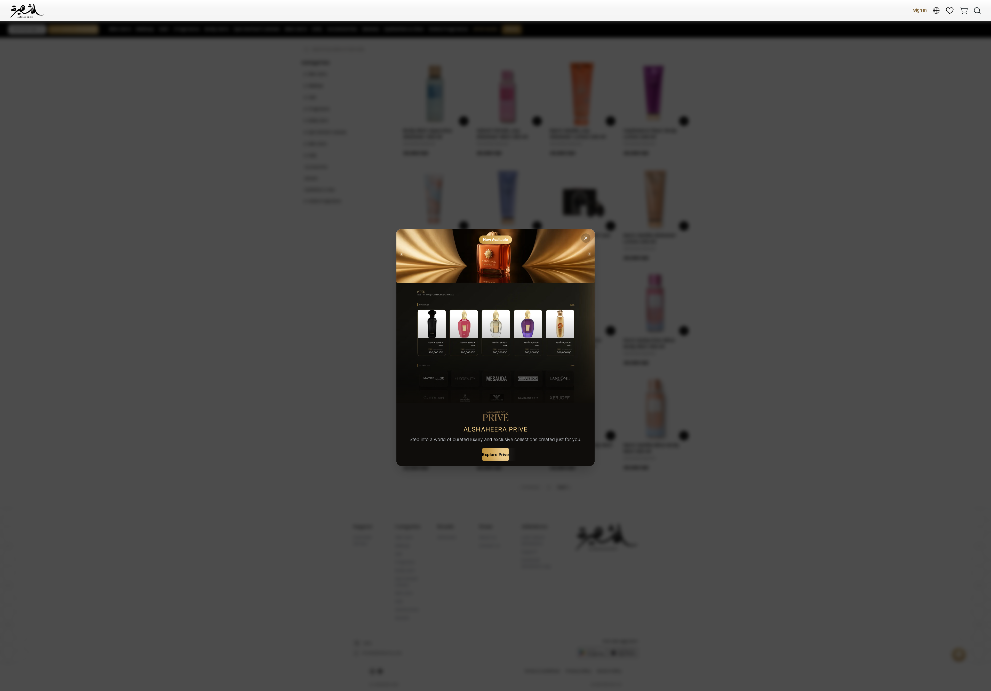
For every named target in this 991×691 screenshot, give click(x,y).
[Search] (977, 10)
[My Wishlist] (950, 10)
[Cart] (964, 10)
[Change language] (936, 10)
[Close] (585, 238)
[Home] (27, 10)
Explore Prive (495, 454)
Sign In (920, 10)
